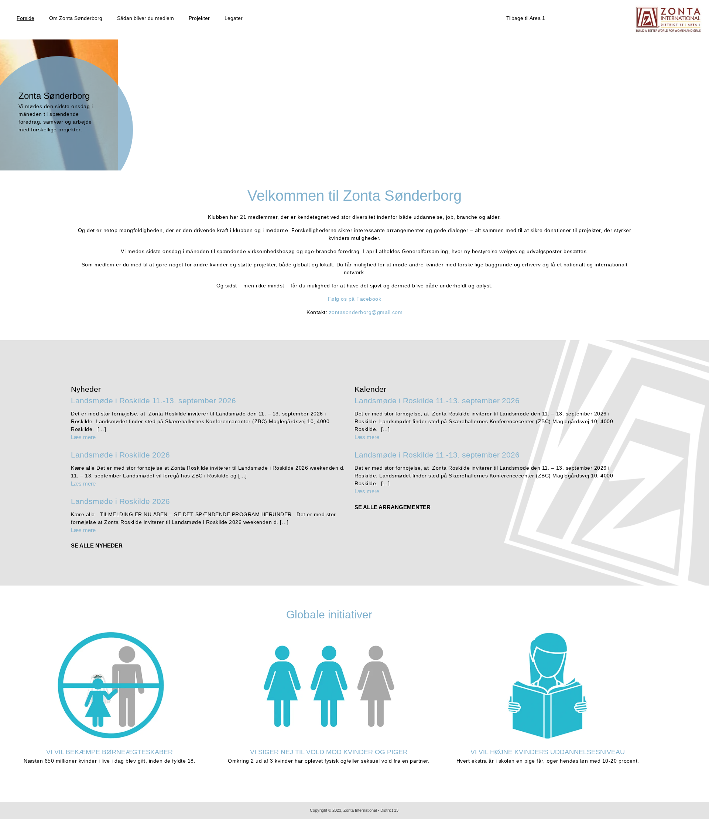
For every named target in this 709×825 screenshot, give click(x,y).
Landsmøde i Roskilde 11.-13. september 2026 (153, 400)
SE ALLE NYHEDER (97, 545)
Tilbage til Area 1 (525, 18)
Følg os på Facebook (354, 299)
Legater (234, 18)
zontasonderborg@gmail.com (366, 312)
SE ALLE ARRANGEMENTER (392, 507)
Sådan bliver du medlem (145, 18)
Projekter (199, 18)
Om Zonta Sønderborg (75, 18)
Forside (25, 18)
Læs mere (83, 437)
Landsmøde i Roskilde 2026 (120, 455)
